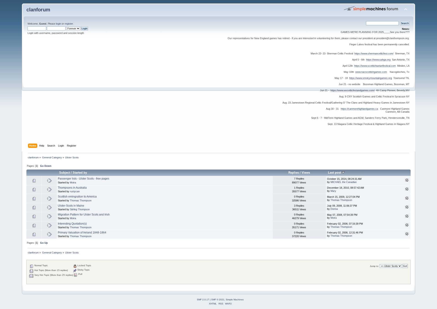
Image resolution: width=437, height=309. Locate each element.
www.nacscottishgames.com (371, 72)
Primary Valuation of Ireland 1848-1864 (82, 232)
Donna (334, 209)
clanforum (38, 10)
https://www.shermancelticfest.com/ (374, 53)
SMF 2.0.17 (203, 299)
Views (306, 172)
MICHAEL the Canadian (343, 182)
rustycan (75, 191)
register (69, 23)
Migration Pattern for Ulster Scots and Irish (84, 214)
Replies (293, 172)
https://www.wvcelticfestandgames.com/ (352, 90)
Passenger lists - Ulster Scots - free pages (83, 178)
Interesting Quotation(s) (72, 223)
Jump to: (374, 266)
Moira (73, 182)
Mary (333, 191)
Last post (335, 172)
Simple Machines (235, 299)
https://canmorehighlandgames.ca (359, 108)
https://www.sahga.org (378, 59)
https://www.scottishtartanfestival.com (375, 65)
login (58, 23)
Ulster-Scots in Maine (71, 205)
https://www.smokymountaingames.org (370, 78)
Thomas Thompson (80, 200)
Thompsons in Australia (72, 187)
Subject (64, 172)
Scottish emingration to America (77, 196)
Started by (80, 172)
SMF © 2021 (217, 299)
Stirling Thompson (80, 209)
